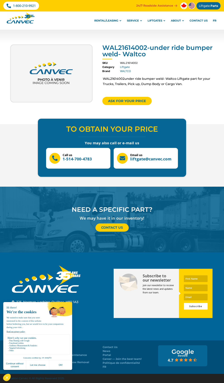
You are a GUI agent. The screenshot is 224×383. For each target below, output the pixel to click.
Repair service (62, 351)
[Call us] (54, 158)
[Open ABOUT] (183, 21)
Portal (107, 355)
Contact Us (110, 347)
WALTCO (125, 71)
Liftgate (208, 6)
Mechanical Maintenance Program (70, 356)
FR (104, 366)
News (106, 351)
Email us (136, 155)
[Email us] (122, 158)
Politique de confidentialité (121, 362)
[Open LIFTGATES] (164, 21)
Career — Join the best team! (122, 359)
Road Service (61, 347)
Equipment (60, 366)
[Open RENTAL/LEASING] (120, 21)
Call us (67, 155)
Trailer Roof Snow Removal (71, 362)
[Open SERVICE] (141, 21)
